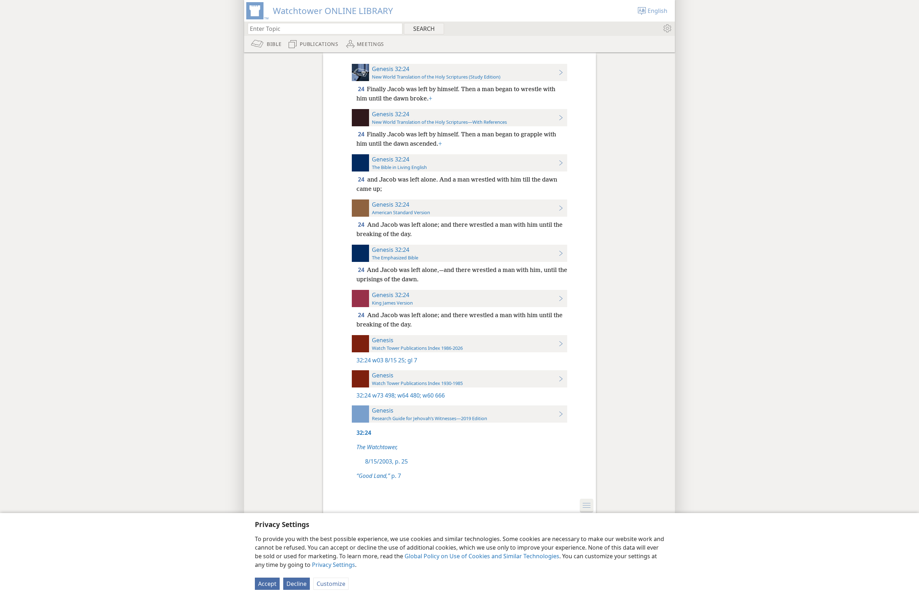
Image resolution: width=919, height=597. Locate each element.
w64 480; (408, 395)
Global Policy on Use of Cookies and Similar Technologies (482, 556)
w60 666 (433, 395)
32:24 (363, 360)
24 (361, 89)
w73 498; (384, 395)
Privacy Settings (333, 565)
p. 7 (378, 476)
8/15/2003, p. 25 (386, 461)
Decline (296, 584)
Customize (331, 584)
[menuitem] (667, 28)
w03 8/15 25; (389, 360)
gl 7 (411, 360)
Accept (267, 584)
